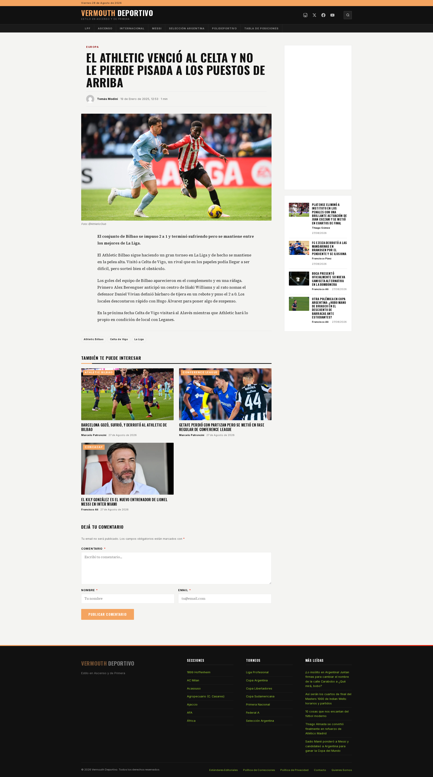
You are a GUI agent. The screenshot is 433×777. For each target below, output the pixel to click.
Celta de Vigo (119, 339)
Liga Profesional (257, 672)
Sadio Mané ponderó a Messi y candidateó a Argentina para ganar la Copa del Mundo (327, 746)
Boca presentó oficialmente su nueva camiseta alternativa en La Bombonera (328, 279)
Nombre (89, 590)
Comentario (93, 548)
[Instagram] (305, 15)
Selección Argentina (187, 28)
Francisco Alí (89, 509)
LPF (87, 28)
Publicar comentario (107, 614)
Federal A (252, 712)
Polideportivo (224, 28)
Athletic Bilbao (94, 339)
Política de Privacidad (294, 770)
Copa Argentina (257, 680)
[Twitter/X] (314, 15)
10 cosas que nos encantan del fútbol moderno (327, 714)
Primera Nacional (258, 704)
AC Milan (193, 680)
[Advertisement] (318, 117)
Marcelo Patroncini (93, 435)
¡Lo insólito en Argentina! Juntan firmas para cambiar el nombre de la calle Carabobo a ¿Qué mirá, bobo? (327, 679)
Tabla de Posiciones (261, 28)
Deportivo (117, 12)
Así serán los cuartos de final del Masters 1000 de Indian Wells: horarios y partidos (328, 698)
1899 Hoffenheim (198, 672)
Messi (156, 28)
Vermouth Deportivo (104, 769)
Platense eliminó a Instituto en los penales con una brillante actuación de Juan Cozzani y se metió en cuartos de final (329, 213)
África (191, 720)
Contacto (320, 770)
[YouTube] (332, 15)
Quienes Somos (342, 770)
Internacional (132, 28)
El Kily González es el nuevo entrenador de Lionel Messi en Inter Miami (124, 502)
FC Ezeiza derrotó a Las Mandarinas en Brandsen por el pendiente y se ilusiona (329, 248)
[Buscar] (348, 15)
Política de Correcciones (259, 770)
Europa (92, 46)
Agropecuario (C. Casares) (205, 696)
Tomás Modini (107, 99)
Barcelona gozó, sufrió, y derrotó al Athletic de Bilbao (124, 427)
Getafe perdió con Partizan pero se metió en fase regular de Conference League (221, 427)
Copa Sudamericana (260, 696)
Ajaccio (192, 704)
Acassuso (194, 688)
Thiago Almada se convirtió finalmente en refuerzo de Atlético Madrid (324, 728)
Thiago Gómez (321, 227)
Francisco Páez (322, 258)
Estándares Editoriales (223, 770)
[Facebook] (323, 15)
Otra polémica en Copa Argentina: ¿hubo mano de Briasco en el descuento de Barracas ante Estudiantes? (329, 307)
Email (184, 590)
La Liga (139, 339)
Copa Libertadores (259, 688)
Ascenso (105, 28)
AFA (189, 712)
